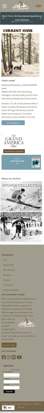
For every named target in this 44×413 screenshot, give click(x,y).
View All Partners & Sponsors (14, 151)
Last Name (7, 385)
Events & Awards (10, 289)
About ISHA (8, 264)
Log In (38, 5)
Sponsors (7, 274)
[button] (3, 18)
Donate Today (9, 345)
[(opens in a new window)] (13, 141)
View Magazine (13, 122)
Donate (6, 279)
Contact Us (8, 284)
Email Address (8, 372)
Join (5, 259)
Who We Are (9, 269)
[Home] (21, 6)
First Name (7, 379)
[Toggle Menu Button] (4, 5)
